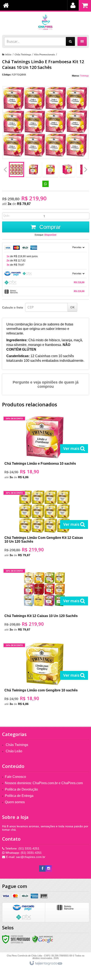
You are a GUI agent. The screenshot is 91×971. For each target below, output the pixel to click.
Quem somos (15, 802)
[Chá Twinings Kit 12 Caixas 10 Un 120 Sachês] (44, 601)
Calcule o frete (12, 307)
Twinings (84, 75)
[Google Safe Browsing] (42, 939)
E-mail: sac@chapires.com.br (25, 857)
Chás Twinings (23, 54)
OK (72, 307)
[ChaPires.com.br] (45, 22)
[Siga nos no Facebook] (42, 868)
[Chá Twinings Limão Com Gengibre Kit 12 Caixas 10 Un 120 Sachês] (44, 525)
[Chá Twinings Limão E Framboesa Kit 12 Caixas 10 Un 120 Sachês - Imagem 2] (33, 169)
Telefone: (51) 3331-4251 (21, 848)
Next (86, 168)
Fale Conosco (15, 776)
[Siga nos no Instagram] (49, 868)
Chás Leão (14, 751)
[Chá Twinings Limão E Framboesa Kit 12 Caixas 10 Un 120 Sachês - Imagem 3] (50, 169)
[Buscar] (70, 41)
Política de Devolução (21, 789)
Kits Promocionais (44, 54)
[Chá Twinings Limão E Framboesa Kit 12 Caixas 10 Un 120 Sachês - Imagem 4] (67, 169)
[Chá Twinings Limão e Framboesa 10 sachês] (44, 449)
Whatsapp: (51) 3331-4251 (23, 852)
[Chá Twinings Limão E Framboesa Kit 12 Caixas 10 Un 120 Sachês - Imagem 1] (16, 169)
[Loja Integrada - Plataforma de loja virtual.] (46, 963)
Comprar (49, 227)
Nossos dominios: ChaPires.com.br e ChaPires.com (44, 783)
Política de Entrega (19, 796)
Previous (5, 169)
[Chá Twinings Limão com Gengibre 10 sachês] (44, 676)
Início (8, 54)
